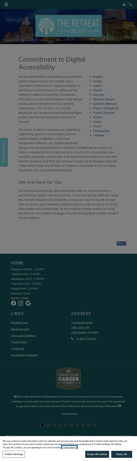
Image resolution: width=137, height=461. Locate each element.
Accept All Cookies (97, 454)
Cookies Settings (14, 454)
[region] (68, 448)
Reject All (121, 454)
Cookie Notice (69, 447)
